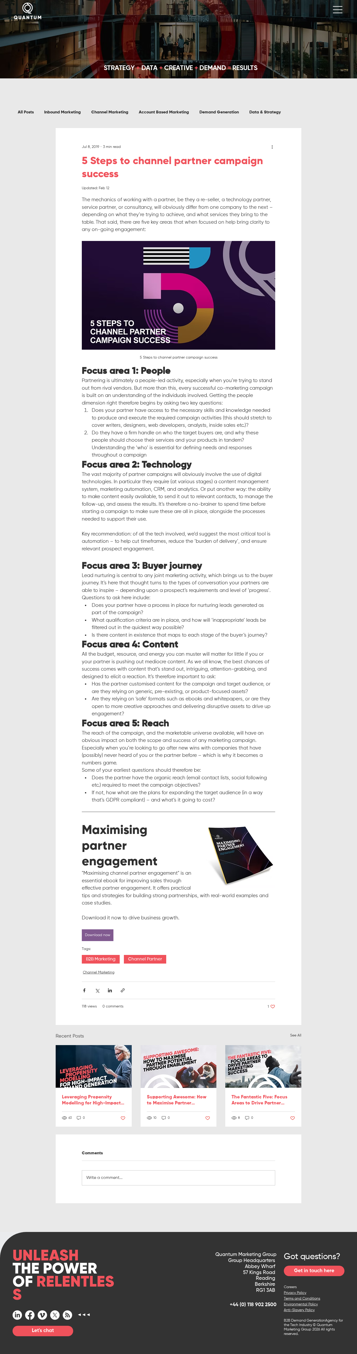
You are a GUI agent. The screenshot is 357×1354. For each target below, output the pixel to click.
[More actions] (272, 147)
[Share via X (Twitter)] (97, 990)
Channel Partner (145, 959)
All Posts (26, 112)
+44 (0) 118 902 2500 (253, 1304)
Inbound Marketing (62, 112)
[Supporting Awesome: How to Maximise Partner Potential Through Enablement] (179, 1066)
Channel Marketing (109, 112)
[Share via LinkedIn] (109, 990)
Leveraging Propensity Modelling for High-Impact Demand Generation (91, 1100)
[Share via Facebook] (84, 990)
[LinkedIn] (17, 1315)
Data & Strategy (265, 112)
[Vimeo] (42, 1315)
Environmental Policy (301, 1304)
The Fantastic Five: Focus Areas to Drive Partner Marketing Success (259, 1100)
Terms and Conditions (302, 1298)
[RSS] (67, 1315)
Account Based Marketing (164, 112)
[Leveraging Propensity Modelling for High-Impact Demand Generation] (94, 1066)
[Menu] (338, 9)
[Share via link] (122, 990)
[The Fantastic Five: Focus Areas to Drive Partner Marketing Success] (263, 1066)
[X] (55, 1315)
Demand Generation (219, 112)
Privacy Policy (295, 1293)
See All (295, 1035)
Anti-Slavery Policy (299, 1310)
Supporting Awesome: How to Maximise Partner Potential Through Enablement (176, 1100)
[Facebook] (29, 1315)
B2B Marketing (101, 959)
